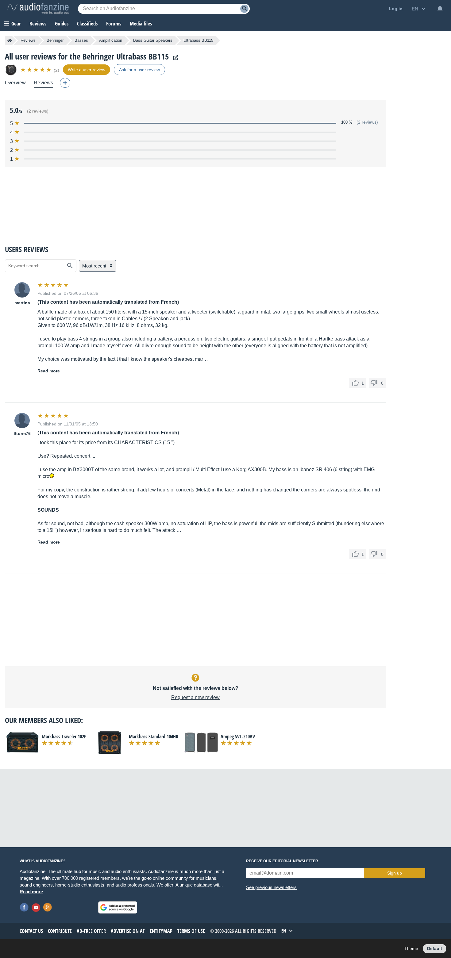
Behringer (55, 40)
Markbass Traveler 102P (64, 736)
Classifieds (87, 23)
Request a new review (195, 697)
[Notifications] (440, 8)
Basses (81, 40)
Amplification (110, 40)
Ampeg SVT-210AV (238, 736)
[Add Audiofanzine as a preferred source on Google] (117, 907)
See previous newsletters (271, 887)
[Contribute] (65, 83)
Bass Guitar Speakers (152, 40)
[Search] (244, 9)
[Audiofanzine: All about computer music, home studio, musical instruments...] (38, 8)
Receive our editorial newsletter (282, 861)
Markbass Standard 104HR (153, 736)
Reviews (37, 23)
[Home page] (9, 40)
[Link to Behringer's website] (174, 57)
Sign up (394, 873)
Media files (141, 23)
